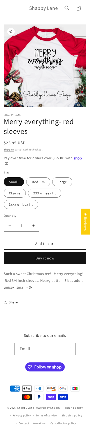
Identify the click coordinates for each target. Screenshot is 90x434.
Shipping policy (72, 415)
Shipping (9, 149)
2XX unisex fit (44, 193)
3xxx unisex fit (21, 204)
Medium (38, 182)
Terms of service (46, 415)
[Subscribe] (70, 349)
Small (14, 182)
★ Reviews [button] (85, 222)
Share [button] (13, 302)
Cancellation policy (63, 423)
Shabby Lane (25, 407)
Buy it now (45, 258)
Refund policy (74, 407)
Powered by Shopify (47, 407)
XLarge (14, 193)
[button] (10, 8)
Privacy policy (21, 415)
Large (62, 182)
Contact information (32, 423)
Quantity (10, 215)
